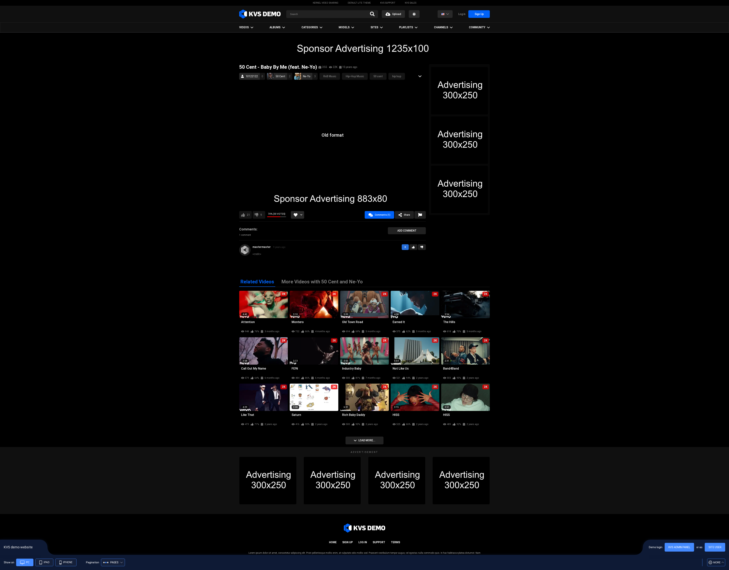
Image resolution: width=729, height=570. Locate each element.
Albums (275, 27)
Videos (244, 27)
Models (344, 27)
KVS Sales (410, 3)
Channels (441, 27)
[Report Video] (420, 215)
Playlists (406, 27)
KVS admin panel (679, 547)
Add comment (407, 230)
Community (477, 27)
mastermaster (261, 246)
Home (333, 542)
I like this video (248, 214)
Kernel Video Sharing (325, 3)
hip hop (396, 76)
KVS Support (387, 3)
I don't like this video (261, 214)
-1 (422, 247)
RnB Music (329, 76)
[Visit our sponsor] (364, 48)
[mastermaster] (245, 250)
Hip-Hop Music (355, 76)
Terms (395, 542)
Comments (248, 229)
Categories (309, 27)
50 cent (378, 76)
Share (407, 215)
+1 (413, 247)
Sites (374, 27)
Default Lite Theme (359, 3)
